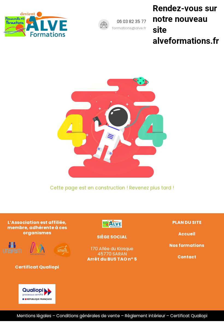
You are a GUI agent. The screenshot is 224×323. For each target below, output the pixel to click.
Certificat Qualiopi (188, 316)
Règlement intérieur (145, 316)
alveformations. (183, 41)
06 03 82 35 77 (131, 21)
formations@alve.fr (129, 28)
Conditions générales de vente (88, 316)
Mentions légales (34, 316)
